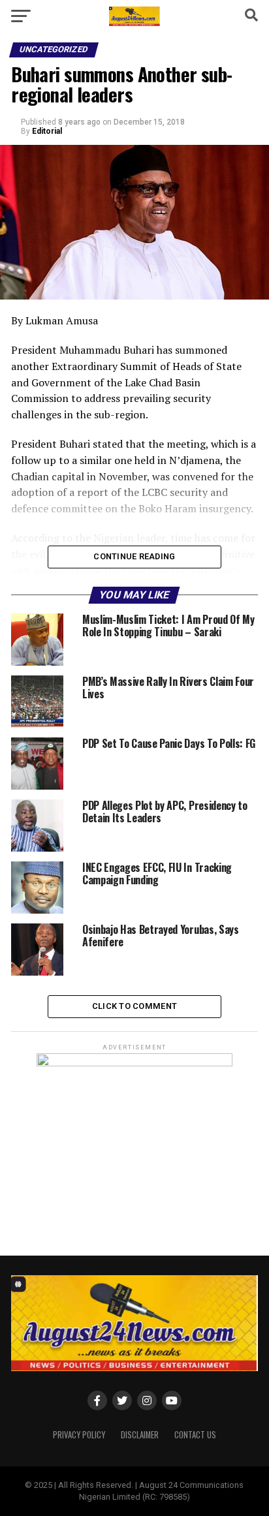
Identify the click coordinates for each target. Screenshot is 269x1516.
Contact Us (195, 1435)
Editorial (47, 131)
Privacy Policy (79, 1435)
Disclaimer (140, 1435)
